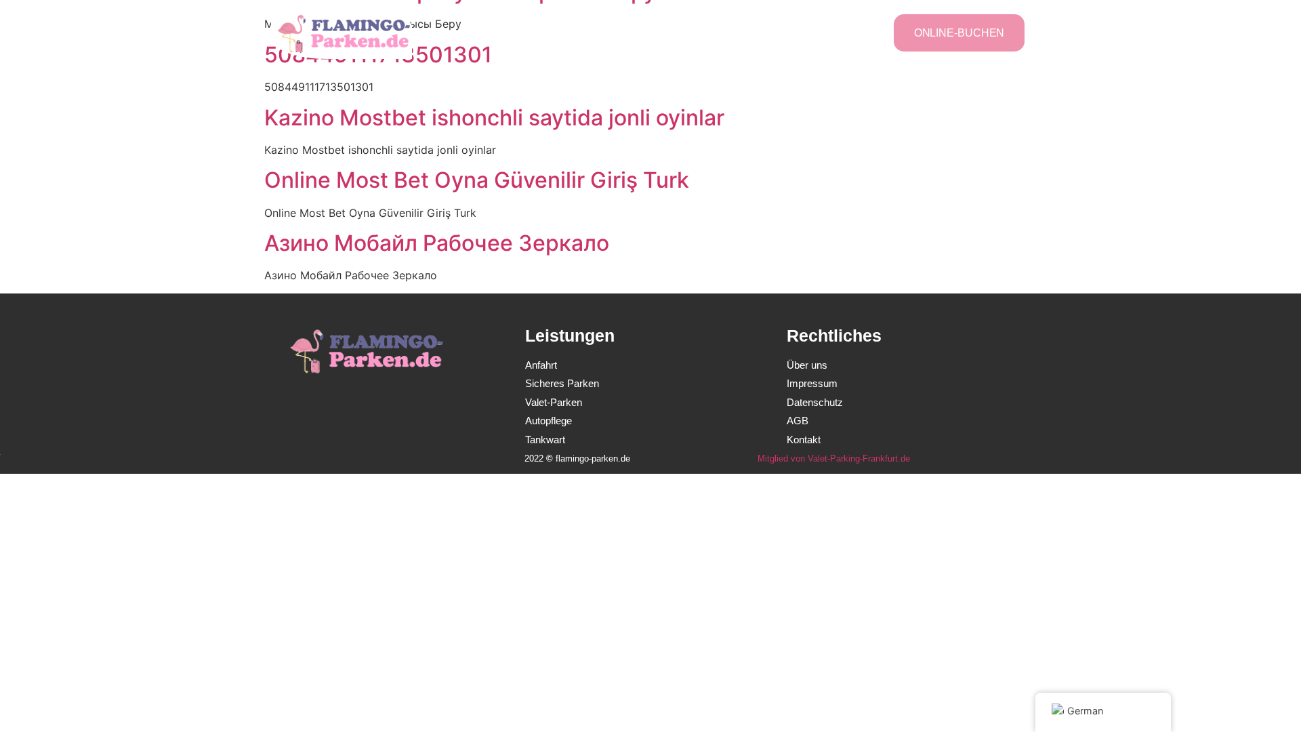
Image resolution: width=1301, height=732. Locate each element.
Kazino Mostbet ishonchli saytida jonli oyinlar (494, 117)
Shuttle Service (589, 32)
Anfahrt (838, 32)
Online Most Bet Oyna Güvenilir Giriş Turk (476, 180)
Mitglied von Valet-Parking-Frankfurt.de (834, 458)
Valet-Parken (678, 32)
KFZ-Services (765, 32)
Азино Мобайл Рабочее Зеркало (436, 243)
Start (518, 32)
